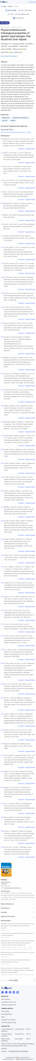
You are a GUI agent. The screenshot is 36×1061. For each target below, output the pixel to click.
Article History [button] (5, 908)
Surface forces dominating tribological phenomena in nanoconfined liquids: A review (15, 961)
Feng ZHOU (4, 52)
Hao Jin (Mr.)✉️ (19, 1039)
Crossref (21, 149)
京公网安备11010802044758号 (25, 1059)
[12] (2, 277)
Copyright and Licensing (8, 1019)
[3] (2, 166)
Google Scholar (30, 149)
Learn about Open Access (8, 1002)
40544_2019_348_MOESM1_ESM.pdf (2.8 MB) (16, 132)
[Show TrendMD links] (34, 980)
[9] (2, 236)
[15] (2, 323)
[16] (2, 337)
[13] (2, 293)
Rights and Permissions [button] (8, 916)
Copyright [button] (4, 912)
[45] (2, 771)
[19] (2, 390)
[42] (2, 730)
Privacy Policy (5, 1011)
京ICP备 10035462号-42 (9, 1059)
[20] (2, 406)
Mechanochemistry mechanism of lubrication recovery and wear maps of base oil (17, 953)
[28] (2, 521)
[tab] (18, 904)
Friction (10, 6)
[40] (2, 698)
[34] (2, 610)
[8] (2, 224)
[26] (2, 491)
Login (29, 2)
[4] (2, 180)
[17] (2, 357)
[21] (2, 422)
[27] (2, 507)
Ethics (3, 1017)
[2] (2, 153)
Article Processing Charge (8, 1022)
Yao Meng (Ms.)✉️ (20, 1029)
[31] (2, 567)
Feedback (4, 1048)
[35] (2, 624)
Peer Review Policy (6, 1014)
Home (4, 6)
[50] (2, 847)
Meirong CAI (17, 49)
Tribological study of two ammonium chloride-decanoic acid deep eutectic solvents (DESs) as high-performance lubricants (17, 926)
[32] (2, 583)
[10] (2, 247)
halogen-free (6, 117)
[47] (2, 803)
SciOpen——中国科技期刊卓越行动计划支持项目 (14, 1051)
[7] (2, 215)
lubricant (4, 120)
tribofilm (12, 120)
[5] (2, 192)
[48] (2, 817)
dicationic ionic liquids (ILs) (20, 117)
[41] (2, 714)
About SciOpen (5, 999)
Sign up (34, 2)
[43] (2, 744)
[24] (2, 463)
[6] (2, 203)
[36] (2, 636)
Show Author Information (9, 56)
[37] (2, 649)
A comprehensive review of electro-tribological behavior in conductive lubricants (17, 934)
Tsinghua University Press (8, 1005)
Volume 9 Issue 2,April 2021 (6, 883)
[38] (2, 663)
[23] (2, 449)
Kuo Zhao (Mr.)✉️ (20, 1034)
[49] (2, 831)
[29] (2, 539)
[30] (2, 555)
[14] (2, 307)
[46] (2, 787)
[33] (2, 596)
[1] (1, 139)
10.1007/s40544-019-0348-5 (12, 888)
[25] (2, 477)
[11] (2, 263)
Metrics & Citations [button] (7, 904)
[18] (2, 374)
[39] (2, 684)
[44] (2, 755)
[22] (2, 436)
